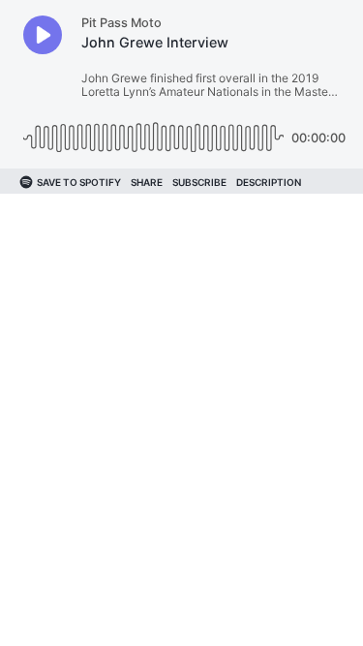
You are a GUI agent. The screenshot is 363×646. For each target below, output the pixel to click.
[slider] (153, 130)
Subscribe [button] (199, 182)
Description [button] (268, 182)
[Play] (42, 34)
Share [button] (147, 182)
